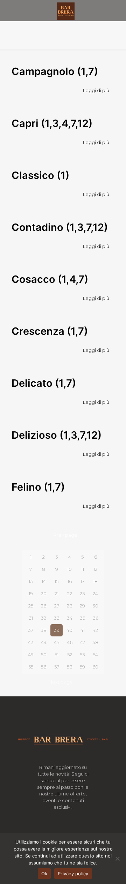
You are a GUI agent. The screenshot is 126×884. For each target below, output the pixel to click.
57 (56, 667)
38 (44, 630)
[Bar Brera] (65, 10)
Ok (44, 873)
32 (43, 618)
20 (44, 593)
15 (56, 581)
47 (82, 642)
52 (69, 654)
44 (44, 642)
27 (56, 606)
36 (95, 618)
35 (82, 618)
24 (95, 593)
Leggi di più (96, 90)
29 (82, 606)
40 (69, 630)
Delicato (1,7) (44, 383)
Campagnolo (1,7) (55, 71)
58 (69, 667)
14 (44, 581)
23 (82, 593)
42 (95, 630)
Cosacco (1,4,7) (50, 279)
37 (30, 630)
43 (31, 642)
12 (95, 569)
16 (70, 581)
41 (82, 630)
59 (82, 667)
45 (56, 642)
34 (69, 618)
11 (82, 569)
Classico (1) (40, 175)
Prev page (65, 535)
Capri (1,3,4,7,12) (52, 123)
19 (31, 593)
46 (69, 642)
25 (30, 606)
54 (95, 654)
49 (31, 654)
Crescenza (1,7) (50, 331)
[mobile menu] (116, 10)
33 (56, 618)
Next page (61, 682)
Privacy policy (73, 873)
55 (30, 667)
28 (69, 606)
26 (43, 606)
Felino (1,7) (38, 487)
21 (56, 593)
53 (82, 654)
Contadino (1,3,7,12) (60, 227)
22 (69, 593)
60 (95, 667)
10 (69, 569)
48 (95, 642)
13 (31, 581)
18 (95, 581)
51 (56, 654)
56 (43, 667)
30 (95, 606)
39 (56, 630)
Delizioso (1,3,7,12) (57, 435)
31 (31, 618)
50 (44, 654)
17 (82, 581)
